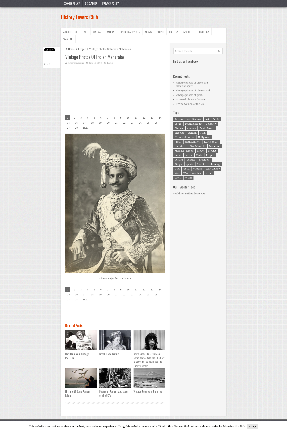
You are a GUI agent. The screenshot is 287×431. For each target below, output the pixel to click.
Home (71, 49)
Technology (202, 32)
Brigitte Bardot (193, 123)
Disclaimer (91, 3)
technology (214, 164)
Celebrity (211, 123)
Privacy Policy (110, 3)
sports (189, 164)
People (160, 32)
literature (180, 146)
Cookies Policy (71, 3)
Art (86, 32)
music (178, 155)
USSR (186, 168)
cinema (191, 128)
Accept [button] (252, 426)
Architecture (71, 32)
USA (177, 168)
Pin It (47, 64)
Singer (178, 164)
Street (200, 164)
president (204, 159)
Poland (179, 159)
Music (148, 32)
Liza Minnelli (197, 146)
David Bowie (207, 128)
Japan (178, 141)
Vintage (197, 168)
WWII (178, 177)
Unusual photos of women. (191, 99)
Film (203, 132)
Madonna (214, 146)
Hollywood (204, 137)
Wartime (68, 39)
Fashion (110, 32)
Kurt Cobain (211, 141)
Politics (173, 32)
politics (191, 159)
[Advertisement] (165, 16)
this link (240, 426)
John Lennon (192, 141)
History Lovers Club (79, 17)
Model (200, 150)
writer (209, 173)
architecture (194, 119)
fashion (192, 132)
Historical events (130, 32)
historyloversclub (76, 63)
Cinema (97, 32)
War (177, 173)
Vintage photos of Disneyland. (193, 90)
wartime (197, 173)
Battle (216, 119)
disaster (179, 132)
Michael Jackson (184, 150)
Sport (186, 32)
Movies (212, 150)
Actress (179, 119)
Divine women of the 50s (190, 104)
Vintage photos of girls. (189, 95)
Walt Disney (213, 168)
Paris (199, 155)
